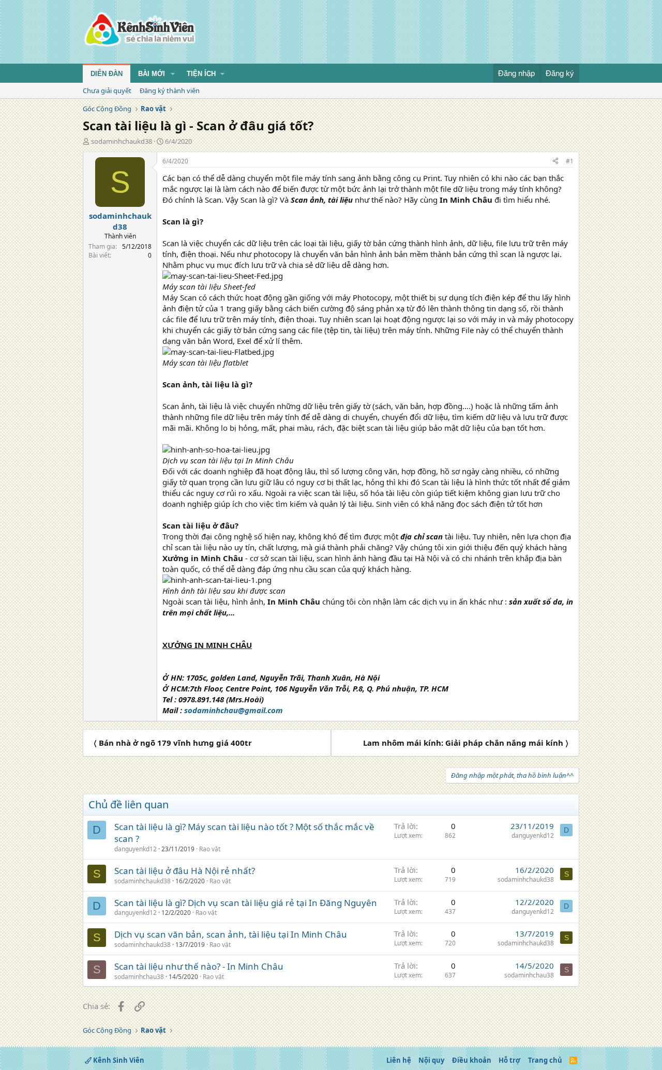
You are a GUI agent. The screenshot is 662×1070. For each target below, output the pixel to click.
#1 (570, 161)
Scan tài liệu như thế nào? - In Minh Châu (198, 966)
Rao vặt (209, 849)
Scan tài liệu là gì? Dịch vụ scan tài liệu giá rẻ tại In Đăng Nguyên (245, 903)
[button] (172, 74)
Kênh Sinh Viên (118, 1060)
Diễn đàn (107, 74)
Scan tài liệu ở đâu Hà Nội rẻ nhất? (184, 871)
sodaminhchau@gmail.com (233, 710)
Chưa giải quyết (107, 90)
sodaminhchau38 (139, 976)
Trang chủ (545, 1060)
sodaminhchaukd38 (121, 141)
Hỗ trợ (509, 1060)
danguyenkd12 (135, 849)
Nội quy (431, 1060)
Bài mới (151, 74)
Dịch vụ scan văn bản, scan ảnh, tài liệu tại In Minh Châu (230, 934)
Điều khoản (471, 1060)
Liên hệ (398, 1060)
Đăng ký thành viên (170, 90)
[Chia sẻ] (555, 162)
